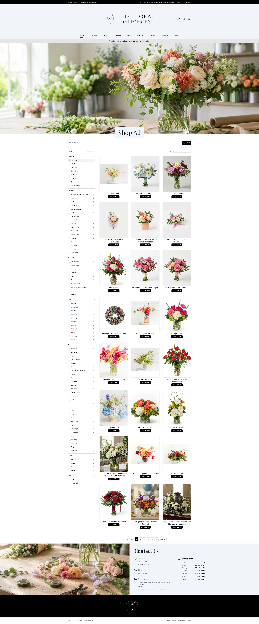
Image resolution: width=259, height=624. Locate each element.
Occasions (165, 36)
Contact (187, 2)
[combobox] (181, 151)
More (176, 36)
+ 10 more (169, 589)
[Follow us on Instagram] (127, 610)
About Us (179, 2)
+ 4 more (141, 584)
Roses (129, 36)
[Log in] (184, 19)
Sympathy (153, 36)
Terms (168, 621)
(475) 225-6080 (74, 2)
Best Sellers (140, 36)
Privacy (174, 621)
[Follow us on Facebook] (132, 610)
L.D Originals (93, 36)
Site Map (189, 621)
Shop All (81, 36)
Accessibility (181, 621)
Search (188, 143)
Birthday (105, 36)
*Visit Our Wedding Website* (89, 2)
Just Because (117, 36)
